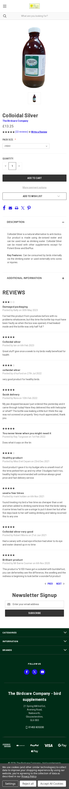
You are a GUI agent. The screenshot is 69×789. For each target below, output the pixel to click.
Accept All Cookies (51, 783)
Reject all (28, 783)
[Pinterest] (29, 208)
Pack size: (8, 139)
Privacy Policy (28, 776)
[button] (38, 132)
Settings (10, 783)
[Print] (16, 208)
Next (59, 583)
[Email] (10, 208)
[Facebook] (4, 208)
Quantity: (8, 158)
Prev (50, 583)
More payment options (35, 187)
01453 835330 (36, 727)
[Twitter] (22, 208)
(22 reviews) (22, 131)
